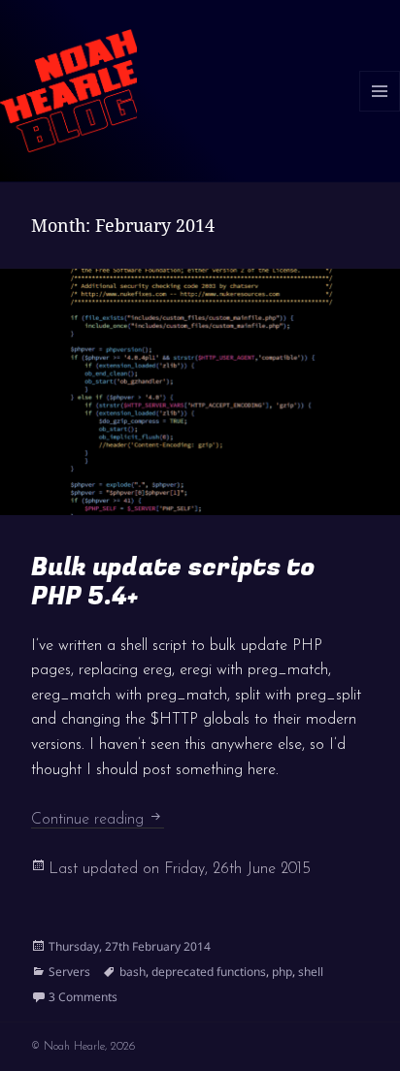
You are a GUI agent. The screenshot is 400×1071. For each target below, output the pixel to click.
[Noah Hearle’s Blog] (68, 89)
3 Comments (83, 997)
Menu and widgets (380, 111)
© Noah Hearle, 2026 (83, 1047)
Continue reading (97, 820)
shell (310, 971)
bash (132, 971)
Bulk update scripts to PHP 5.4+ (173, 582)
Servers (69, 971)
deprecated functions (208, 971)
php (282, 971)
